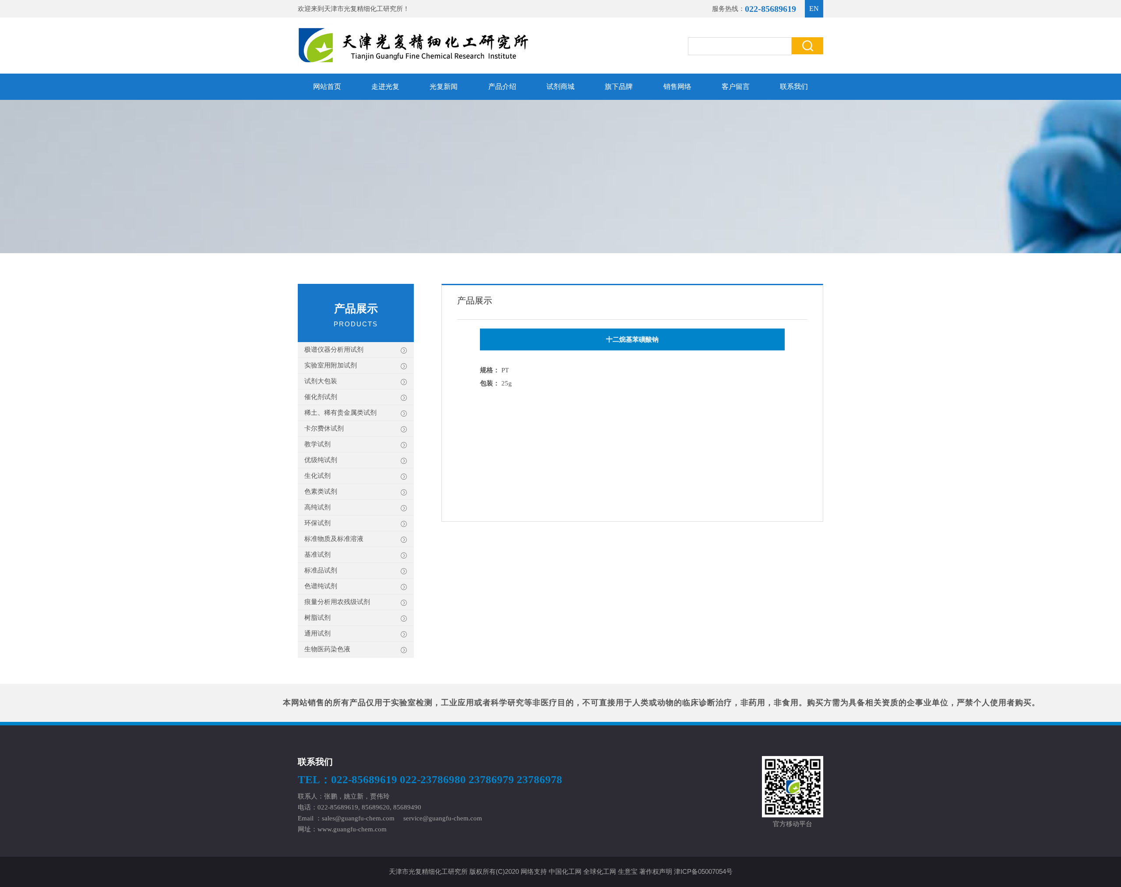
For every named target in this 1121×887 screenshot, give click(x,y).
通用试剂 (317, 633)
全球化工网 (599, 871)
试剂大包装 (320, 381)
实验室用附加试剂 (330, 365)
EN (814, 8)
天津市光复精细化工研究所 (363, 8)
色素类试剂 (320, 491)
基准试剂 (317, 554)
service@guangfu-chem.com (442, 818)
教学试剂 (317, 444)
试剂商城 (560, 86)
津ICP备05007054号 (703, 871)
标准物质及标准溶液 (333, 538)
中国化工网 (565, 871)
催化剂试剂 (320, 396)
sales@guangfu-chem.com (358, 818)
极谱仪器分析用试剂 (333, 349)
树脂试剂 (317, 617)
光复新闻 (444, 86)
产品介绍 (502, 86)
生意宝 (628, 871)
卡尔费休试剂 (324, 428)
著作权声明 (655, 871)
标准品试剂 (320, 570)
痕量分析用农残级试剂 (337, 601)
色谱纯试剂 (320, 586)
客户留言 (736, 86)
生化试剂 (317, 475)
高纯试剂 (317, 507)
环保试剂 (317, 523)
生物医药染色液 (327, 649)
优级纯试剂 (320, 459)
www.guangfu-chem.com (352, 829)
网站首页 (327, 86)
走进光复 (385, 86)
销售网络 (677, 86)
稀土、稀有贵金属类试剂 (340, 412)
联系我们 (794, 86)
